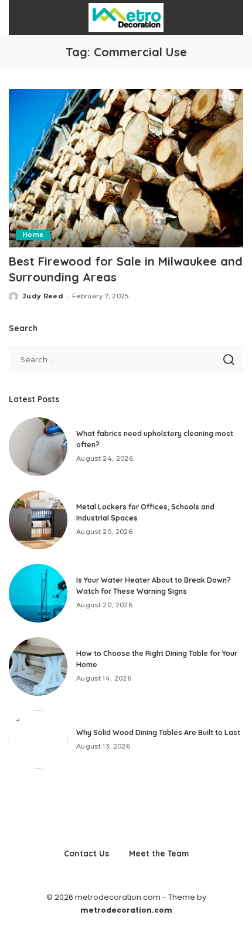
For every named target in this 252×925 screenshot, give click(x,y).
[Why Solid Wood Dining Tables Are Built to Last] (38, 739)
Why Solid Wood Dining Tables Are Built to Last (158, 732)
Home (33, 235)
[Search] (227, 17)
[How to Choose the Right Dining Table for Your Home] (38, 666)
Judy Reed (43, 296)
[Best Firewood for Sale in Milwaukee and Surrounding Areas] (126, 168)
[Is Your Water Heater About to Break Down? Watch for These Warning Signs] (38, 593)
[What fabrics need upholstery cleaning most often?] (38, 446)
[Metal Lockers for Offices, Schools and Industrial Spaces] (38, 520)
